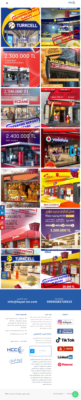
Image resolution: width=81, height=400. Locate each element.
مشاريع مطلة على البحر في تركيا (42, 382)
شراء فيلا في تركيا (46, 375)
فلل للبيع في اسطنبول (39, 362)
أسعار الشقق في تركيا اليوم (40, 380)
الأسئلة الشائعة (71, 394)
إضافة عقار (23, 341)
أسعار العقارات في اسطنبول (43, 364)
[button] (75, 394)
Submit (32, 351)
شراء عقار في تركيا (46, 359)
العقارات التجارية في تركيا (39, 371)
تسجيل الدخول (14, 341)
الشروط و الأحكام (58, 394)
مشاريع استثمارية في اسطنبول (42, 373)
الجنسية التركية (47, 384)
